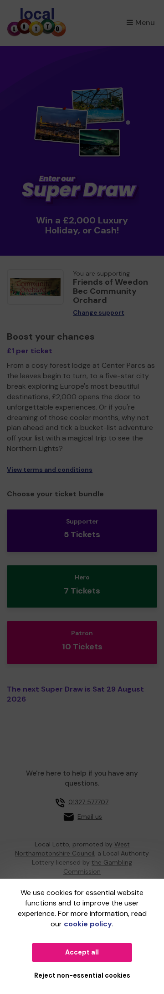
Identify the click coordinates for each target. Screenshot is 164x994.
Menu (145, 22)
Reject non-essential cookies (82, 975)
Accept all (82, 952)
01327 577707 (88, 802)
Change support (98, 312)
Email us (89, 816)
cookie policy (88, 924)
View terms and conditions (49, 470)
